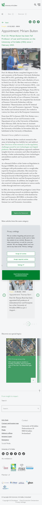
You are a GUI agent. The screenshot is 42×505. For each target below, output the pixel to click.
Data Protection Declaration (21, 274)
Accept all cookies (21, 253)
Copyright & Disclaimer (21, 275)
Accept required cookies (21, 259)
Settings (20, 265)
